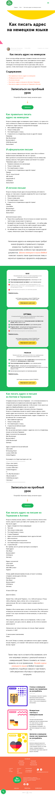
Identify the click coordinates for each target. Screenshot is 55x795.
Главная (16, 7)
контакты (19, 768)
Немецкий (21, 761)
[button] (27, 107)
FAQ (18, 771)
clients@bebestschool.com (42, 772)
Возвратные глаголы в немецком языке (36, 713)
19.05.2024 (32, 717)
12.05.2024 (32, 740)
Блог (20, 7)
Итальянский (21, 762)
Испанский (33, 761)
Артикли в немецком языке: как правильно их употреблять (38, 736)
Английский (27, 758)
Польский (21, 764)
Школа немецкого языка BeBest (33, 253)
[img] (17, 720)
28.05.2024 (32, 693)
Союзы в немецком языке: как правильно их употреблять (38, 689)
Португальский (33, 764)
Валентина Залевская (17, 48)
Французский (33, 762)
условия (11, 771)
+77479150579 (28, 770)
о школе (11, 768)
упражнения (19, 772)
